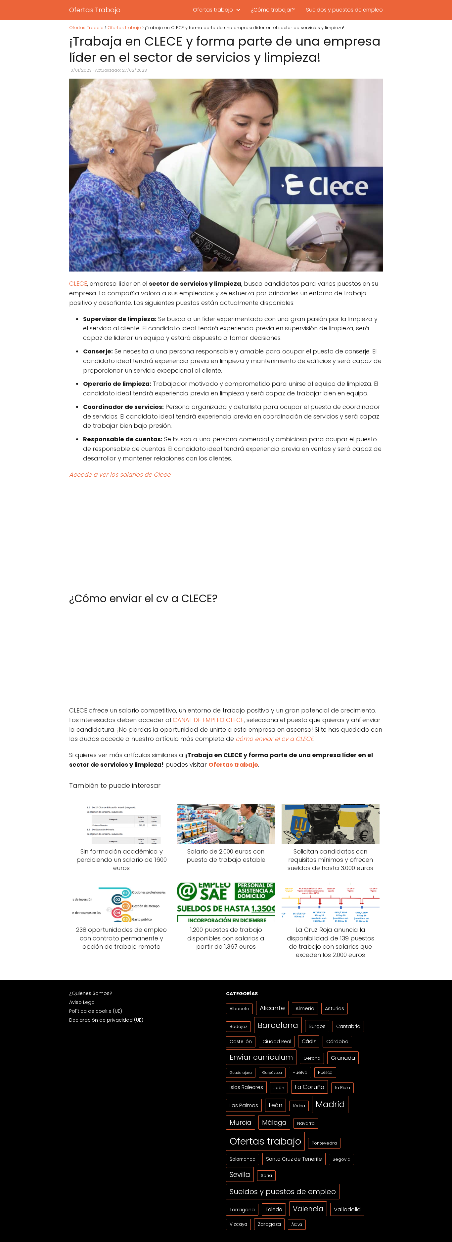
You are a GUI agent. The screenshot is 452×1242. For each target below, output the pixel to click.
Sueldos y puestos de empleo (344, 10)
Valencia (308, 1209)
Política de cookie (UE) (95, 1011)
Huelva (300, 1072)
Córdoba (337, 1041)
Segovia (341, 1159)
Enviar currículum (261, 1057)
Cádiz (309, 1041)
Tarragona (242, 1209)
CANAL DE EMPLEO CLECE (208, 720)
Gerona (311, 1058)
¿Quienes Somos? (90, 993)
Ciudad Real (276, 1041)
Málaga (274, 1122)
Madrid (330, 1104)
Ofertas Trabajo (94, 10)
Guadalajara (241, 1072)
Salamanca (242, 1159)
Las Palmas (244, 1105)
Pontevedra (324, 1143)
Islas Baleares (246, 1087)
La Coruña (309, 1087)
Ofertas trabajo (213, 10)
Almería (304, 1008)
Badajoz (238, 1026)
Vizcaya (238, 1224)
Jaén (279, 1087)
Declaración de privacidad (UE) (106, 1020)
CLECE (78, 283)
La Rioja (342, 1087)
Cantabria (348, 1026)
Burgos (317, 1026)
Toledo (273, 1209)
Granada (343, 1058)
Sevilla (240, 1174)
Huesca (325, 1072)
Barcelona (278, 1025)
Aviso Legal (82, 1002)
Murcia (240, 1122)
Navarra (306, 1123)
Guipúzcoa (272, 1072)
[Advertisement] (226, 532)
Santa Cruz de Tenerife (294, 1158)
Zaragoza (269, 1224)
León (275, 1105)
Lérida (299, 1106)
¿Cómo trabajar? (273, 10)
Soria (266, 1175)
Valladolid (347, 1209)
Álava (297, 1224)
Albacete (239, 1008)
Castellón (241, 1042)
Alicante (272, 1008)
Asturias (334, 1008)
